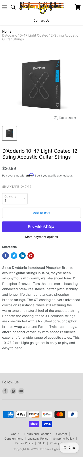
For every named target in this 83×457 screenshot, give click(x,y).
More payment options (41, 237)
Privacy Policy (59, 443)
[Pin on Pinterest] (30, 255)
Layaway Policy (38, 438)
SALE (41, 443)
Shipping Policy (63, 438)
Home (7, 31)
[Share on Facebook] (5, 255)
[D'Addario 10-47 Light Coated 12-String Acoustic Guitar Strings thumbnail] (9, 133)
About (15, 434)
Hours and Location (37, 434)
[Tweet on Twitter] (14, 255)
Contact (61, 434)
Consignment (13, 438)
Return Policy (24, 443)
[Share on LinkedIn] (22, 255)
